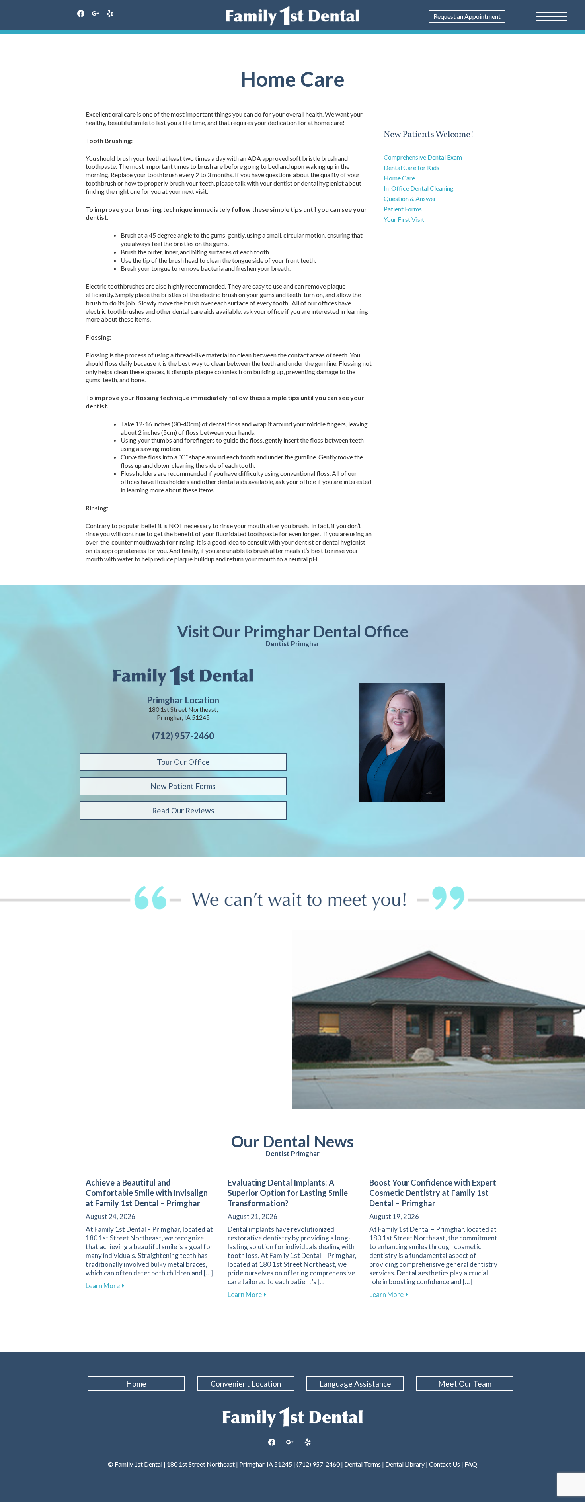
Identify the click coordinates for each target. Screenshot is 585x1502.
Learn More (105, 1285)
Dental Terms (362, 1464)
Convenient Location (246, 1383)
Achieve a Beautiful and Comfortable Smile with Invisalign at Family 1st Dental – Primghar (147, 1193)
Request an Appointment (467, 16)
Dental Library (405, 1464)
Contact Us (444, 1464)
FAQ (470, 1464)
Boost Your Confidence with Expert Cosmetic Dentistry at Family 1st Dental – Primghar (432, 1193)
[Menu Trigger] (551, 16)
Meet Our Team (464, 1383)
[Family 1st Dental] (293, 16)
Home (136, 1383)
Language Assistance (355, 1383)
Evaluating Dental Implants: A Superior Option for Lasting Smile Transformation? (288, 1193)
